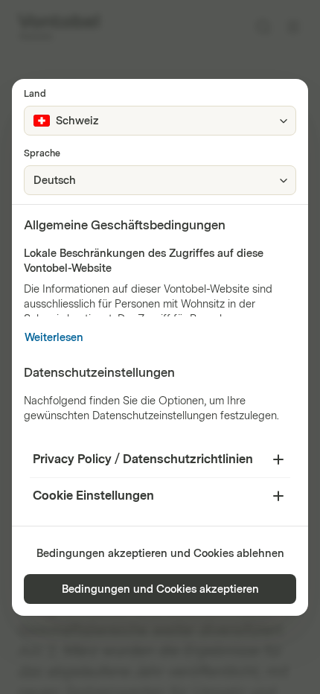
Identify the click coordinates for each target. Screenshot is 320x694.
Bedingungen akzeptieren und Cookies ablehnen (160, 553)
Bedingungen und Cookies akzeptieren (160, 589)
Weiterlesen (54, 337)
